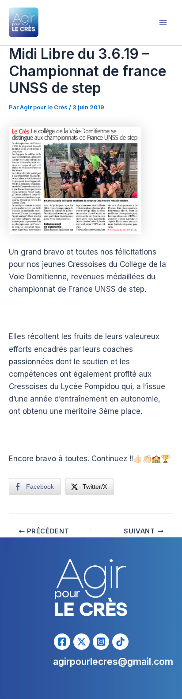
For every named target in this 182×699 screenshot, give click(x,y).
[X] (81, 641)
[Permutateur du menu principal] (163, 22)
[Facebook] (62, 641)
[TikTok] (120, 641)
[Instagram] (101, 641)
